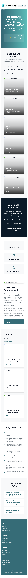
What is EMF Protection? (7, 530)
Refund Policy (5, 554)
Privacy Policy (5, 550)
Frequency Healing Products (8, 544)
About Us (4, 526)
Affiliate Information (6, 560)
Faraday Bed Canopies (7, 542)
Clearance (4, 540)
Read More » (9, 364)
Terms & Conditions (6, 552)
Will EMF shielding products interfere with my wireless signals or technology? (13, 502)
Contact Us (4, 528)
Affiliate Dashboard (6, 564)
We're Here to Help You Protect (12, 321)
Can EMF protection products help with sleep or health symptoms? (14, 510)
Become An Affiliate (6, 562)
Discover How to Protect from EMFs (14, 229)
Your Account (5, 538)
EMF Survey (4, 532)
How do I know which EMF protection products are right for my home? (14, 494)
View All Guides (8, 341)
